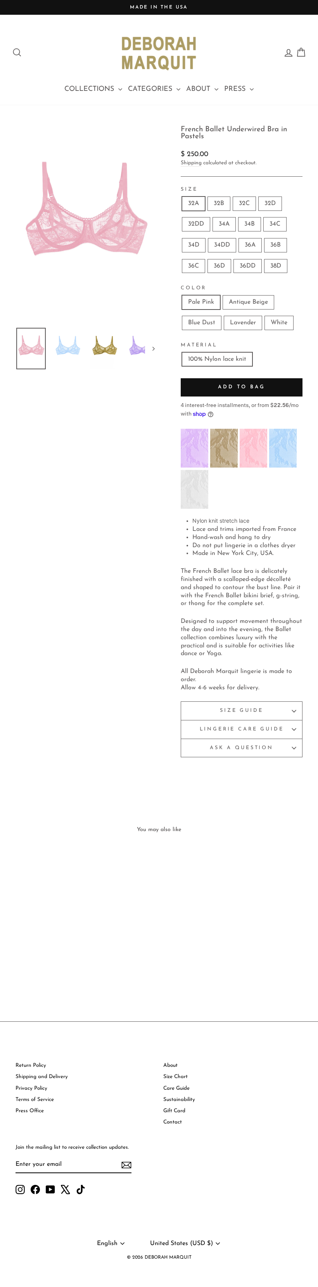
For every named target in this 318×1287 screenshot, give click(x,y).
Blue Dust (201, 323)
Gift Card (174, 1110)
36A (250, 245)
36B (275, 245)
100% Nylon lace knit (217, 359)
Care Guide (176, 1088)
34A (224, 224)
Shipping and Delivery (42, 1076)
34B (249, 224)
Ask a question (241, 747)
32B (219, 203)
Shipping (191, 162)
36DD (248, 266)
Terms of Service (35, 1099)
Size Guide (241, 710)
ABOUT (199, 89)
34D (193, 245)
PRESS (236, 89)
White (279, 323)
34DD (222, 245)
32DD (196, 224)
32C (244, 203)
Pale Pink (201, 302)
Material (199, 345)
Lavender (243, 323)
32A (193, 203)
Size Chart (175, 1076)
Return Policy (31, 1065)
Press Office (30, 1110)
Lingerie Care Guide (242, 729)
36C (193, 266)
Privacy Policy (31, 1088)
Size (189, 189)
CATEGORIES (151, 89)
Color (193, 287)
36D (219, 266)
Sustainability (179, 1099)
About (170, 1065)
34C (275, 224)
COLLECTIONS (90, 89)
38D (275, 266)
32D (270, 203)
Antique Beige (248, 302)
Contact (172, 1122)
